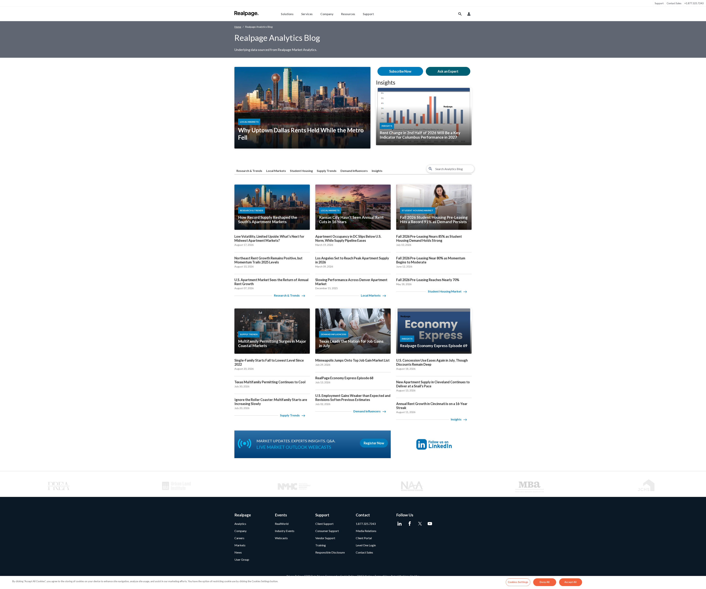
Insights (385, 82)
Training (320, 545)
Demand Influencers (354, 170)
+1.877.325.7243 (694, 3)
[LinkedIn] (399, 524)
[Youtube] (430, 524)
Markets (239, 545)
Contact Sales (674, 3)
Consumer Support (327, 531)
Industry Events (284, 531)
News (238, 552)
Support (659, 3)
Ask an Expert (448, 71)
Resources (348, 14)
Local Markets (276, 170)
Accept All (570, 582)
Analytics (240, 523)
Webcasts (281, 538)
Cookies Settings (518, 582)
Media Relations (366, 531)
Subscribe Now (400, 71)
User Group (241, 559)
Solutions (287, 14)
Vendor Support (325, 538)
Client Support (324, 523)
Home (237, 26)
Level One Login (366, 545)
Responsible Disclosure (330, 552)
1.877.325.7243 (366, 523)
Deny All (545, 582)
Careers (239, 538)
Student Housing (301, 170)
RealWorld (281, 523)
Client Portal (364, 538)
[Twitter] (419, 524)
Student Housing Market (444, 291)
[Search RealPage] (460, 14)
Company (326, 14)
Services (307, 14)
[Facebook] (409, 524)
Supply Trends (326, 170)
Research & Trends (249, 170)
